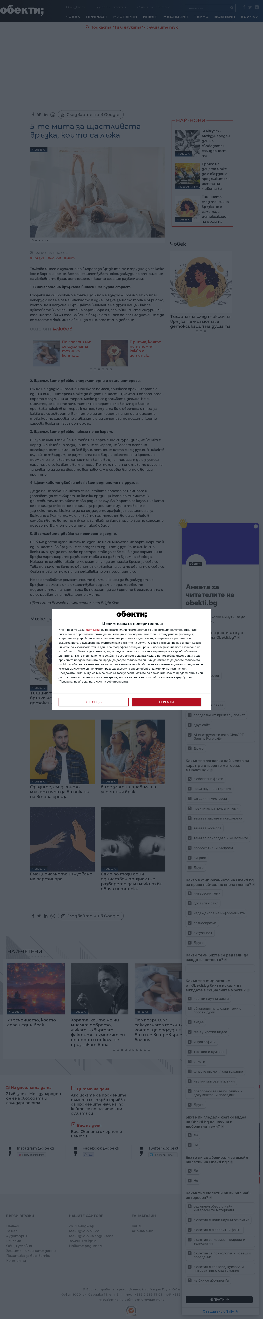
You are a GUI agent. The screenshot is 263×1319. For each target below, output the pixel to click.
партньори (92, 629)
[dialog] (131, 659)
